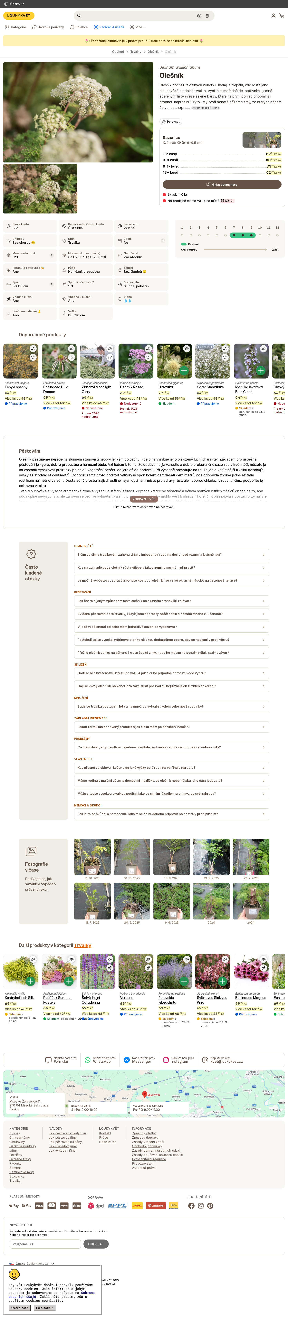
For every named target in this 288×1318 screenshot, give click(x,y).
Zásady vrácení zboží (148, 1142)
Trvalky (135, 52)
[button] (199, 201)
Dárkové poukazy (22, 1146)
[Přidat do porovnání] (33, 348)
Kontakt (105, 1133)
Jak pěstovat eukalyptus (67, 1133)
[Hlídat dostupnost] (33, 357)
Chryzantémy (19, 1137)
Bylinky (14, 1133)
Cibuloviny (17, 1142)
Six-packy (16, 1176)
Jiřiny (13, 1150)
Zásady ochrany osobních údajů (156, 1150)
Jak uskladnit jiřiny (63, 1146)
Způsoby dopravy (145, 1137)
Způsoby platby (144, 1133)
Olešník (153, 52)
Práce (103, 1137)
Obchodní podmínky (147, 1146)
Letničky (15, 1155)
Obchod (118, 52)
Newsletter (107, 1142)
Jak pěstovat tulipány (65, 1142)
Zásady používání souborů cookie (157, 1155)
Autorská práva (144, 1168)
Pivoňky (15, 1163)
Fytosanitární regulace (149, 1159)
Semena (15, 1168)
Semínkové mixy (21, 1172)
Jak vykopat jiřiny (62, 1150)
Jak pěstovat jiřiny (63, 1137)
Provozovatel (142, 1163)
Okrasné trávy (20, 1159)
